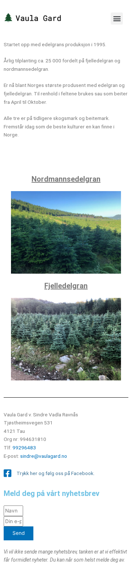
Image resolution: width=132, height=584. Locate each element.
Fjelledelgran (66, 285)
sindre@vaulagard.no (43, 456)
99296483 (24, 447)
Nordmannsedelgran (66, 179)
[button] (117, 18)
